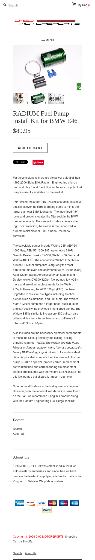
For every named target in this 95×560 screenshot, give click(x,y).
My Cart (85, 5)
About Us (18, 433)
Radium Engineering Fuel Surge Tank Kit (48, 401)
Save (40, 162)
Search (17, 429)
